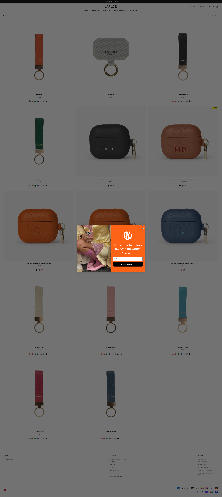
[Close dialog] (142, 227)
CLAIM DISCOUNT (127, 264)
